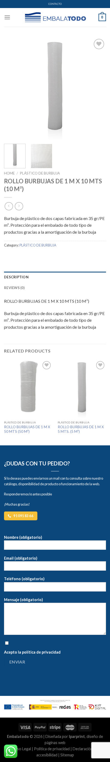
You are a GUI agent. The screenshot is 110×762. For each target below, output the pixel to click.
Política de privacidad (52, 748)
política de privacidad (41, 652)
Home (9, 173)
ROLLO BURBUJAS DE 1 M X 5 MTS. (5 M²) (81, 429)
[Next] (97, 88)
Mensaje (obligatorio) (23, 599)
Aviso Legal (21, 748)
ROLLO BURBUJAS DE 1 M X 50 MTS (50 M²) (27, 429)
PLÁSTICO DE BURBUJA (40, 173)
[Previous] (13, 88)
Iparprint (77, 736)
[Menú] (7, 17)
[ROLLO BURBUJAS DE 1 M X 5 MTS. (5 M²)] (82, 389)
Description (16, 277)
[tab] (55, 277)
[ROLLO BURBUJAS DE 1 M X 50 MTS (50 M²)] (28, 389)
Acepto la (32, 652)
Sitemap (67, 755)
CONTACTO (55, 3)
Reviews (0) (14, 288)
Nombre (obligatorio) (23, 537)
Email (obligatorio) (20, 558)
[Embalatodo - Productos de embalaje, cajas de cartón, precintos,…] (55, 17)
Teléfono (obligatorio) (24, 579)
